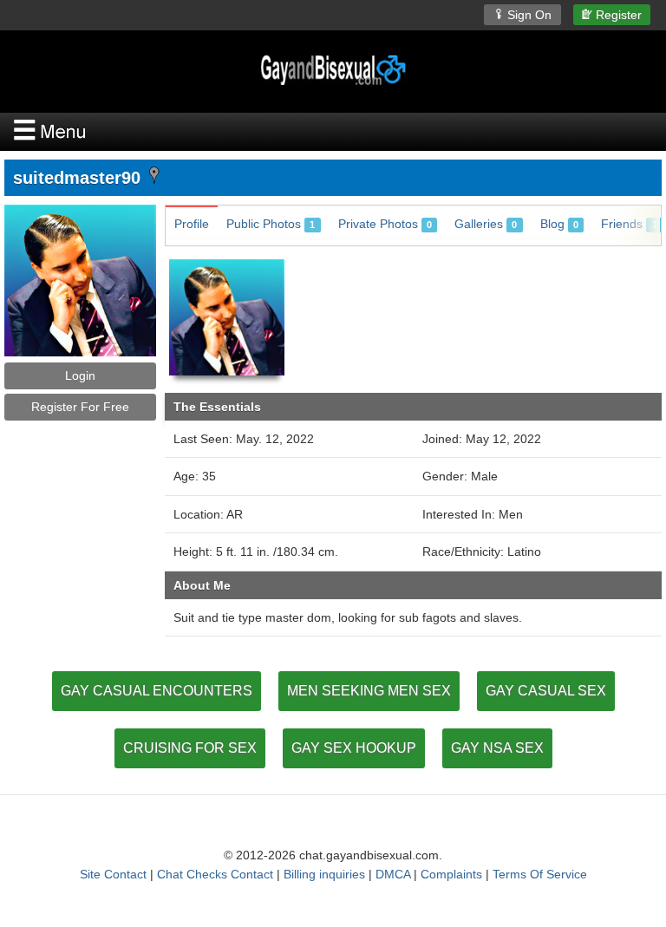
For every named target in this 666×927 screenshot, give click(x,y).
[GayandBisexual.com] (333, 69)
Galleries (485, 224)
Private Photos (385, 224)
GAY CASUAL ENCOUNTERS (156, 690)
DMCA (392, 874)
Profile (191, 224)
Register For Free (80, 407)
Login (80, 375)
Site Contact (113, 874)
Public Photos (270, 224)
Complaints (451, 874)
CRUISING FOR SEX (190, 748)
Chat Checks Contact (215, 874)
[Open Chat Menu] (333, 132)
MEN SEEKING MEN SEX (369, 690)
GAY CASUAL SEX (546, 690)
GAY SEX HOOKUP (353, 748)
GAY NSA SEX (497, 748)
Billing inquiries (324, 874)
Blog (559, 224)
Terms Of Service (540, 874)
